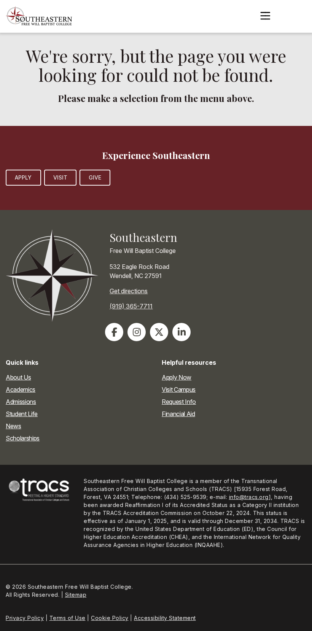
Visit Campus (179, 389)
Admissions (21, 401)
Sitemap (76, 594)
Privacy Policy (25, 618)
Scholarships (23, 438)
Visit (60, 177)
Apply (23, 177)
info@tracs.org (249, 497)
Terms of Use (67, 618)
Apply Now (176, 377)
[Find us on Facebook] (114, 332)
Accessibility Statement (165, 618)
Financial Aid (178, 414)
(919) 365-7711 (131, 306)
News (13, 426)
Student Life (22, 414)
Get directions (129, 291)
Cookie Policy (110, 618)
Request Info (179, 401)
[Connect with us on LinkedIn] (181, 332)
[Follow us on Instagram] (136, 332)
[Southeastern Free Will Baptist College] (39, 16)
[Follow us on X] (159, 332)
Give (95, 177)
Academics (20, 389)
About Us (18, 377)
